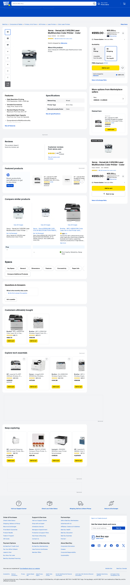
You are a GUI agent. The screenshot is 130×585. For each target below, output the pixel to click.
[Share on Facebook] (111, 545)
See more (63, 243)
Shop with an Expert (38, 523)
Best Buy (5, 24)
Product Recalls (8, 532)
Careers (63, 549)
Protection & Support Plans (40, 532)
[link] (12, 335)
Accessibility (6, 574)
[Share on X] (123, 545)
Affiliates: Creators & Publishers (70, 526)
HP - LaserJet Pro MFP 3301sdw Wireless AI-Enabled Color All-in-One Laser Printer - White (114, 119)
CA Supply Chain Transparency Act (115, 574)
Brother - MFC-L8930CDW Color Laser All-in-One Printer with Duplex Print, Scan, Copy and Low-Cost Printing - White (72, 229)
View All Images (18, 225)
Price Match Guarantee (10, 529)
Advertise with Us (66, 523)
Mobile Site (108, 568)
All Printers (42, 24)
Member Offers (36, 552)
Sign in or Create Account (99, 518)
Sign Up (118, 528)
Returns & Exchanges (9, 526)
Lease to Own (7, 552)
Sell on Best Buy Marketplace (69, 520)
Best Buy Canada (121, 568)
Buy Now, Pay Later (9, 555)
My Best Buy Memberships (40, 546)
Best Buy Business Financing (11, 558)
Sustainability (65, 555)
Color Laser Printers (64, 24)
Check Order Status (9, 520)
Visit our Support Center (39, 520)
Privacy (23, 574)
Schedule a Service (38, 526)
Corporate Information (68, 546)
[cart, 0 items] (124, 3)
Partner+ (63, 539)
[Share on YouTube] (93, 545)
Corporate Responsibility (68, 552)
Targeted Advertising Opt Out (102, 574)
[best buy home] (6, 4)
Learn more (100, 538)
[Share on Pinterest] (117, 545)
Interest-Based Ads (30, 574)
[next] (82, 373)
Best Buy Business (66, 536)
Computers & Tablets (16, 24)
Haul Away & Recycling (39, 536)
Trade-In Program (8, 536)
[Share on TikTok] (105, 545)
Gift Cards (6, 539)
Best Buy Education (67, 532)
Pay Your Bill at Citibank (10, 549)
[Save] (122, 67)
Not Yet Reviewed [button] (11, 233)
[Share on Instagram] (99, 545)
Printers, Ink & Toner (30, 24)
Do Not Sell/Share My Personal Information (64, 574)
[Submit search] (94, 4)
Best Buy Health (65, 529)
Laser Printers (52, 24)
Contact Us (35, 539)
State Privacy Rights (39, 574)
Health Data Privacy (49, 574)
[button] (103, 3)
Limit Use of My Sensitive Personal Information (84, 574)
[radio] (98, 53)
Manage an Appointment (39, 529)
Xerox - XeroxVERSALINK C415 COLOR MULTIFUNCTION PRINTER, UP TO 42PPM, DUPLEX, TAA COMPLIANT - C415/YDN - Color (45, 229)
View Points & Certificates (40, 549)
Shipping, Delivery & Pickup (11, 523)
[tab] (11, 268)
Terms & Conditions (14, 574)
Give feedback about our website (30, 568)
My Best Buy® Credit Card (11, 546)
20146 (106, 63)
